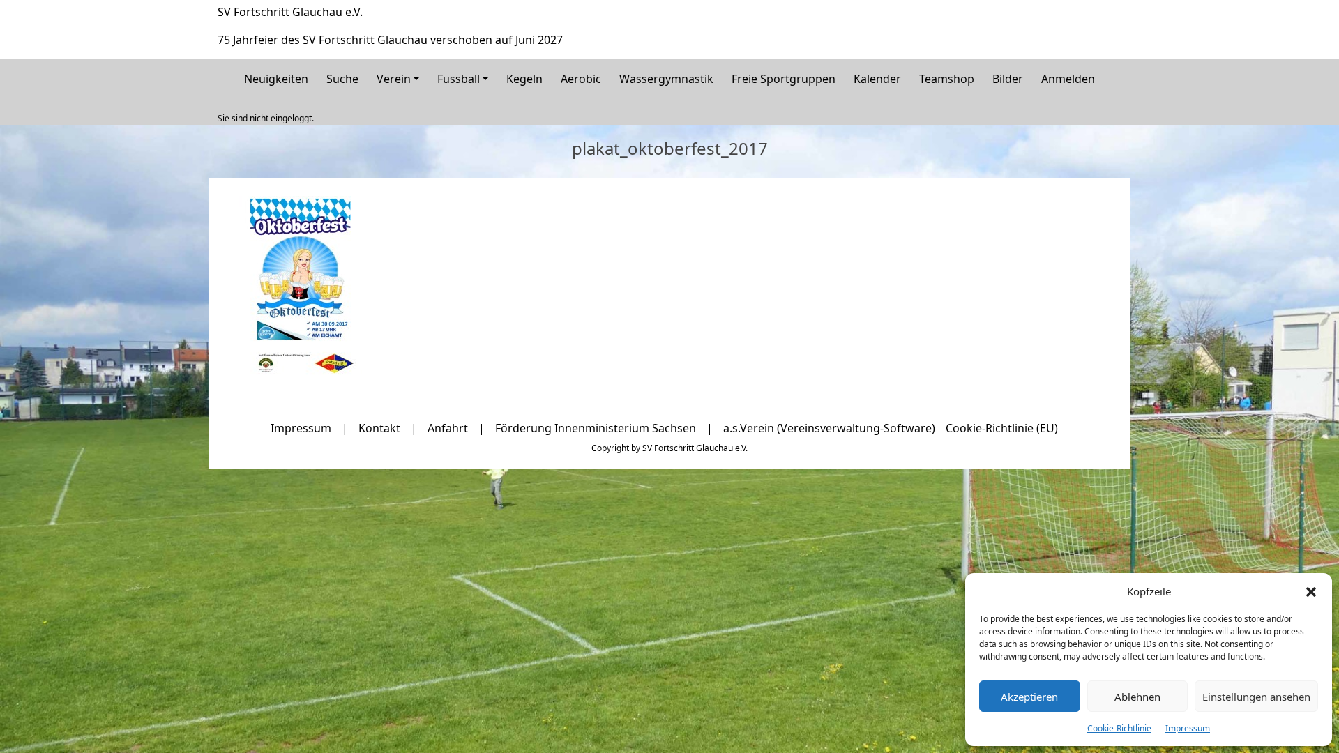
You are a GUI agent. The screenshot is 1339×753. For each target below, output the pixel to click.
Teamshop (946, 78)
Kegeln (524, 78)
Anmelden (1068, 78)
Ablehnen (1137, 696)
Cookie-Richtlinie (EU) (1002, 428)
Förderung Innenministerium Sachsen (595, 428)
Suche (342, 78)
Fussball (458, 78)
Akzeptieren (1029, 696)
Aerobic (581, 78)
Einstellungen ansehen (1256, 696)
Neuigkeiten (276, 78)
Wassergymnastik (666, 78)
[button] (1311, 591)
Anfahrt (448, 428)
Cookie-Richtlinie (1119, 728)
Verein (394, 78)
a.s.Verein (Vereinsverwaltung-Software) (829, 428)
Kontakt (379, 428)
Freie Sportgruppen (783, 78)
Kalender (877, 78)
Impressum (1187, 728)
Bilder (1007, 78)
